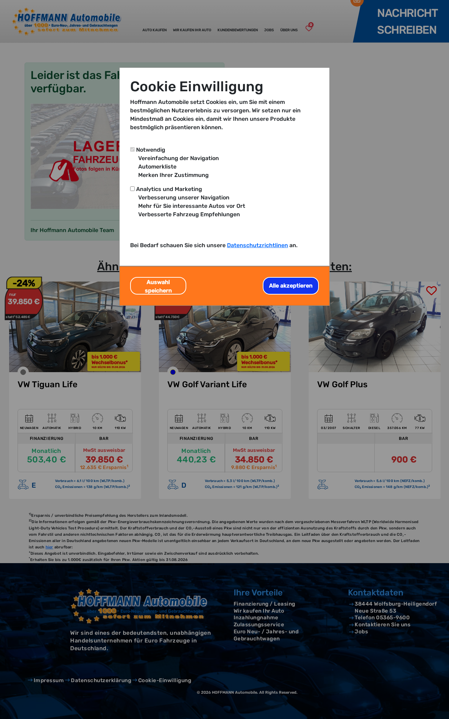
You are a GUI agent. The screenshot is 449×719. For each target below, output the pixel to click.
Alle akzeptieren (291, 285)
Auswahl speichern (158, 286)
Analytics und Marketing (169, 189)
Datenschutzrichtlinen (257, 245)
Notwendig (150, 149)
